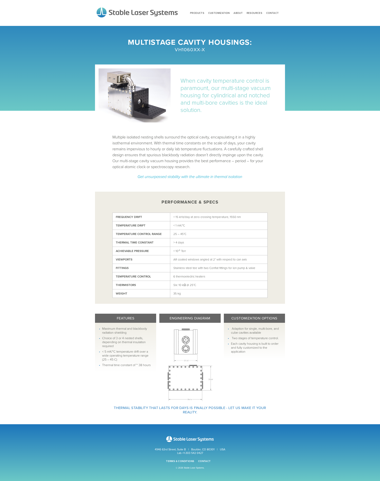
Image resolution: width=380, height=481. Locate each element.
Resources (254, 13)
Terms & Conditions (180, 461)
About (238, 13)
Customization (219, 13)
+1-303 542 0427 (192, 453)
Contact (272, 13)
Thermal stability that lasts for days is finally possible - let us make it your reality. (190, 410)
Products (197, 13)
